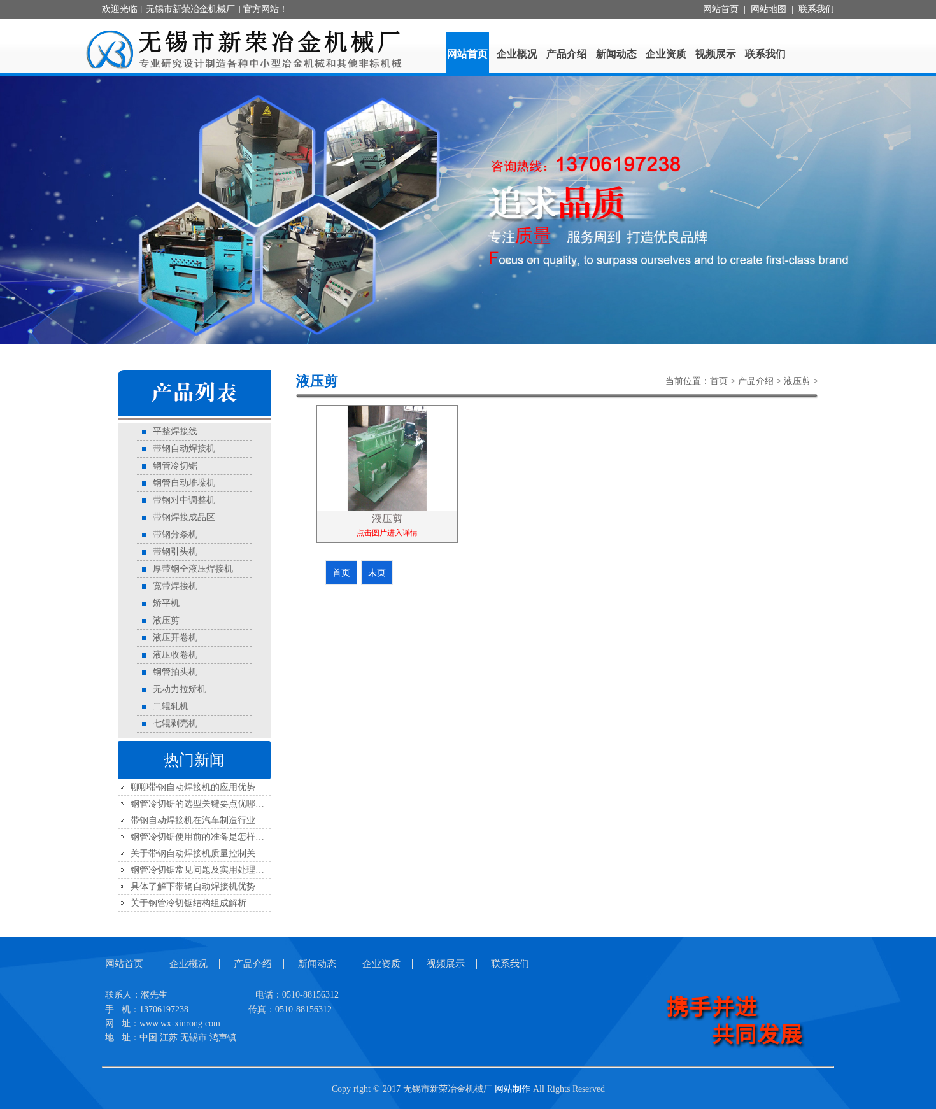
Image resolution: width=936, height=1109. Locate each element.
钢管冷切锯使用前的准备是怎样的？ (202, 837)
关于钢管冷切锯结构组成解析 (188, 903)
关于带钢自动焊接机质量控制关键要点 (206, 853)
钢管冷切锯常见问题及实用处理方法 (202, 870)
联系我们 (816, 9)
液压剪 (797, 381)
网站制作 (512, 1089)
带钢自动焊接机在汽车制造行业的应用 (206, 820)
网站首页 (721, 9)
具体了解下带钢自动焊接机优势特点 (202, 886)
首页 (719, 381)
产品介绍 (756, 381)
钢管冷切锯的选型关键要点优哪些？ (202, 804)
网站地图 (768, 9)
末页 (377, 572)
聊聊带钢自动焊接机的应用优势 (193, 787)
